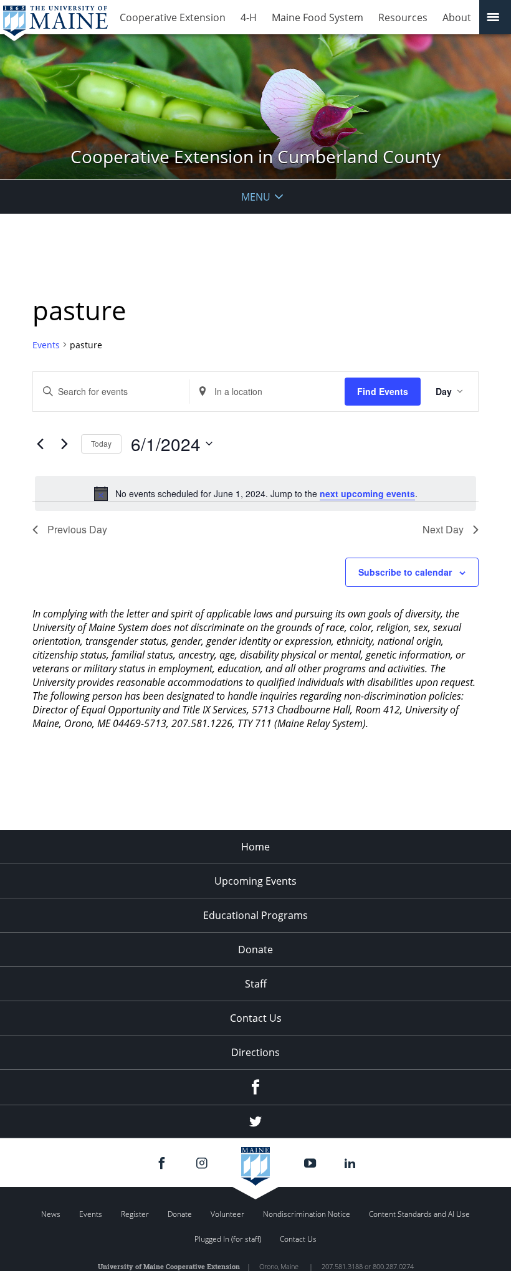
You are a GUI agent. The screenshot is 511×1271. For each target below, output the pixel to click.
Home (255, 847)
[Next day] (64, 443)
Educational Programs (255, 915)
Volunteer (227, 1214)
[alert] (255, 493)
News (50, 1214)
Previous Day (77, 529)
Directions (255, 1052)
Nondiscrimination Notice (306, 1214)
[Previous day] (39, 443)
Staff (256, 984)
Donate (255, 949)
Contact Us (256, 1018)
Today (101, 443)
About (456, 17)
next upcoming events (367, 493)
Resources (402, 17)
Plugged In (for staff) (227, 1239)
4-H (249, 17)
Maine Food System (317, 17)
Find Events (382, 391)
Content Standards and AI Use (419, 1214)
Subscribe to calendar (405, 572)
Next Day (443, 529)
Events (46, 345)
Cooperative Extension (173, 17)
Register (135, 1214)
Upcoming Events (255, 881)
